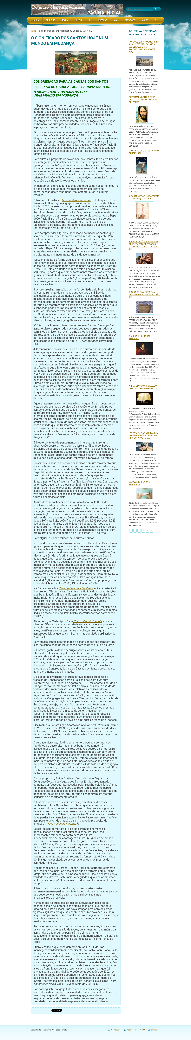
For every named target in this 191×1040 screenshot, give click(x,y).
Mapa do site (132, 1030)
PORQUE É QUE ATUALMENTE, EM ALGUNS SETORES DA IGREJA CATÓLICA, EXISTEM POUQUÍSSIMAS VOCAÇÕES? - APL (144, 47)
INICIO (33, 31)
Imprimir (154, 1030)
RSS (143, 1030)
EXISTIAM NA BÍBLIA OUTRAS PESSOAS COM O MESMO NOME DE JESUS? (143, 99)
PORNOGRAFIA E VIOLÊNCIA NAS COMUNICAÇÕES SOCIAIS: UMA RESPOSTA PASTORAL (143, 435)
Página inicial (116, 1030)
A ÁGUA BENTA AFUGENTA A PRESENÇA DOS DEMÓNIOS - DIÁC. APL (144, 294)
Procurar (157, 9)
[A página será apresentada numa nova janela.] (76, 63)
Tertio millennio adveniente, (76, 588)
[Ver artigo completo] (144, 61)
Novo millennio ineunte (76, 200)
